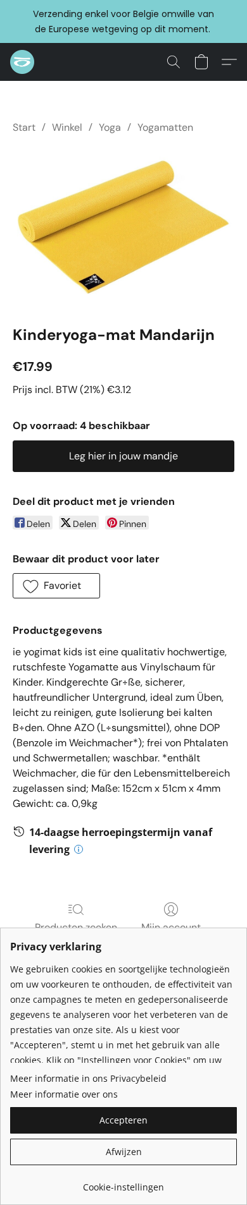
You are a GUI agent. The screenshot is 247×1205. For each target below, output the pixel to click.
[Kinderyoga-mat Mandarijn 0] (123, 227)
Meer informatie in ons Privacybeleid (88, 1078)
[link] (123, 1182)
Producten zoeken (76, 927)
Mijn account (171, 927)
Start (24, 127)
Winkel (67, 127)
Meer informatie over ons (64, 1094)
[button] (22, 62)
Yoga (110, 127)
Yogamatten (165, 127)
